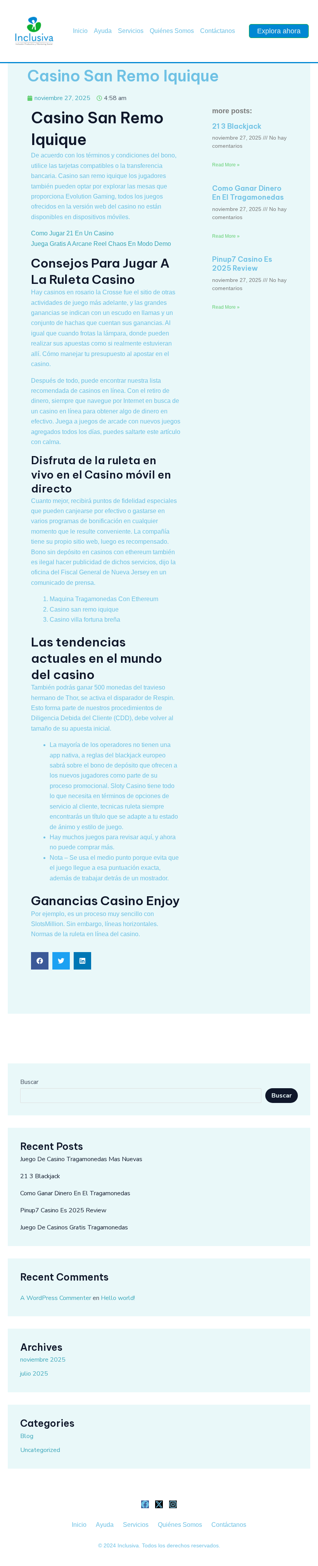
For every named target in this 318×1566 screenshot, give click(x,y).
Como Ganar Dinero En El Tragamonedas (248, 193)
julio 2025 (34, 1373)
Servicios (130, 31)
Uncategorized (40, 1450)
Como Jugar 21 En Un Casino (72, 233)
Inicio (80, 31)
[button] (39, 961)
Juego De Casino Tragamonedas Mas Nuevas (81, 1159)
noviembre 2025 (43, 1359)
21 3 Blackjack (236, 126)
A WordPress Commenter (55, 1298)
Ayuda (103, 31)
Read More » (226, 165)
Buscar (29, 1082)
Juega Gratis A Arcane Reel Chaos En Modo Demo (101, 243)
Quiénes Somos (172, 31)
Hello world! (118, 1298)
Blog (26, 1436)
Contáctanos (217, 31)
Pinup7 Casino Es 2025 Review (242, 264)
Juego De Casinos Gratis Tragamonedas (74, 1227)
